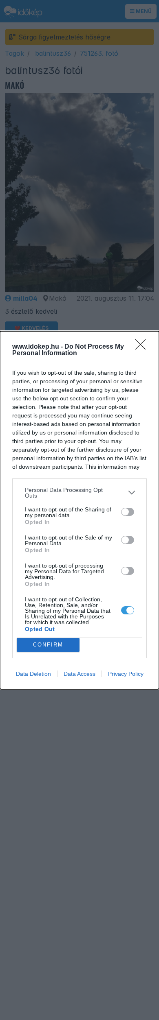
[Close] (143, 347)
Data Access (79, 674)
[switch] (127, 512)
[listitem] (79, 492)
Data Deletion (33, 674)
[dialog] (79, 510)
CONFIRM (48, 645)
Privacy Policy (126, 674)
